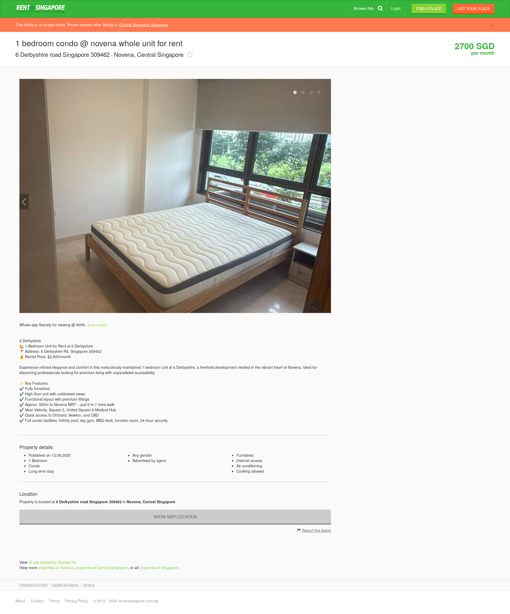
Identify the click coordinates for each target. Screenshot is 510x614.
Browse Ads (364, 8)
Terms (54, 600)
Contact (37, 600)
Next (326, 202)
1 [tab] (295, 92)
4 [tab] (319, 92)
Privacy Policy (76, 600)
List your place (473, 8)
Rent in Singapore (42, 9)
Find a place (428, 8)
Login (396, 8)
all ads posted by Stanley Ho (52, 562)
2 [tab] (303, 92)
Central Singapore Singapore (143, 24)
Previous (24, 202)
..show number (97, 325)
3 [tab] (311, 92)
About (20, 600)
